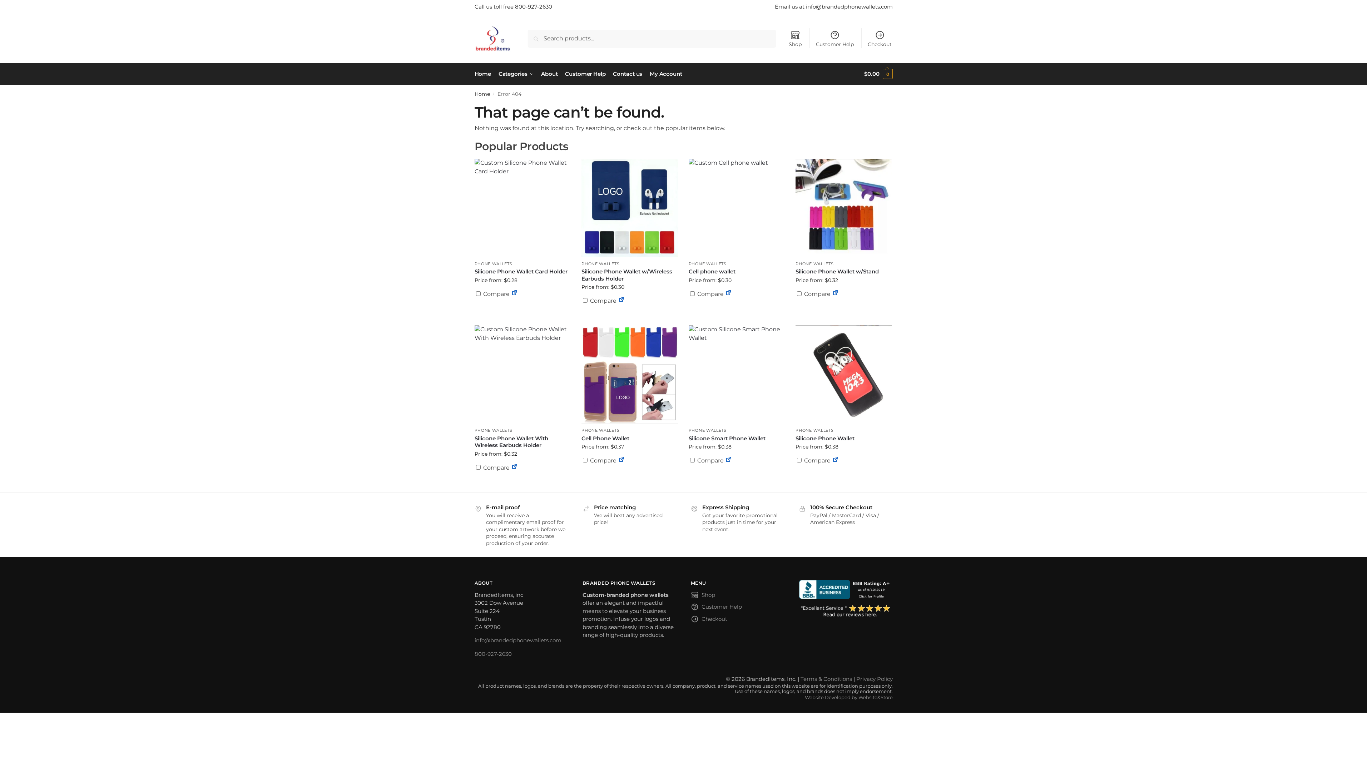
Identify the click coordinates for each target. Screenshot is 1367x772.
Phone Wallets (493, 263)
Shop (795, 44)
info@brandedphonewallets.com (518, 640)
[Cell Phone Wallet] (629, 374)
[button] (878, 74)
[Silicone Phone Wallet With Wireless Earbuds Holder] (523, 374)
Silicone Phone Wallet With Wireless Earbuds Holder (511, 442)
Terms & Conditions (826, 679)
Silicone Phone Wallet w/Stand (837, 271)
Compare (496, 294)
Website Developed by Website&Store (849, 697)
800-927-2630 (493, 653)
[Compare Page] (514, 294)
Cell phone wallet (712, 271)
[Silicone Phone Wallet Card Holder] (523, 208)
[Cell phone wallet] (737, 208)
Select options (522, 311)
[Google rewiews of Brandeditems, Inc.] (846, 611)
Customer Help (835, 44)
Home (482, 94)
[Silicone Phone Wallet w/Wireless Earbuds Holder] (629, 208)
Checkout (880, 44)
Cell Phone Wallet (605, 438)
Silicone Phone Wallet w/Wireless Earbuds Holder (626, 275)
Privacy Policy (874, 679)
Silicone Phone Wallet (825, 438)
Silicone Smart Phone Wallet (727, 438)
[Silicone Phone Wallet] (844, 374)
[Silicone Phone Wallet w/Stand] (844, 208)
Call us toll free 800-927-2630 (513, 6)
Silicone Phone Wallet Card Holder (521, 271)
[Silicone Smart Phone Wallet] (737, 374)
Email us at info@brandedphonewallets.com (834, 6)
